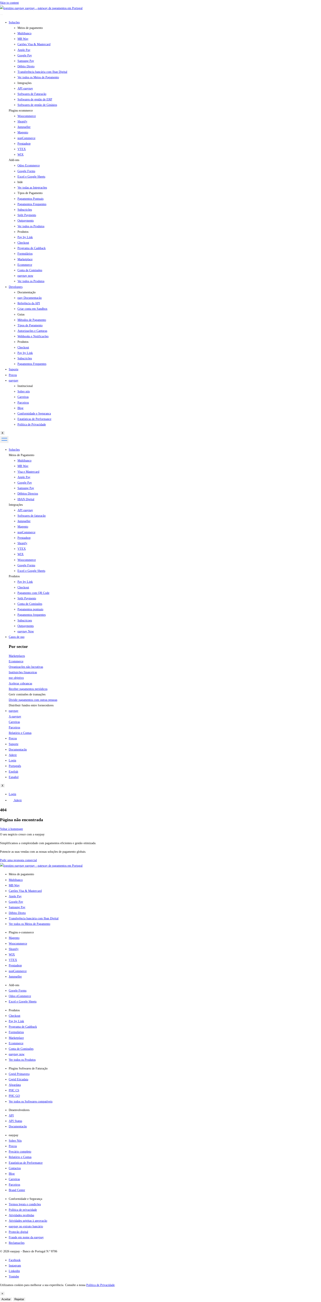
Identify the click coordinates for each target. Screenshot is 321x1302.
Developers (15, 287)
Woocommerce (26, 116)
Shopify (22, 121)
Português (15, 766)
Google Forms (26, 171)
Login (12, 760)
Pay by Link (25, 581)
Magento (22, 132)
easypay (13, 380)
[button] (165, 110)
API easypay (25, 510)
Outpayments (25, 626)
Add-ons (14, 160)
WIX (20, 154)
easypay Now (25, 631)
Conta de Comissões (29, 604)
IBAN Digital (25, 499)
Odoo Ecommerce (28, 165)
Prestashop (24, 143)
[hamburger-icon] (1, 14)
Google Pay (24, 482)
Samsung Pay (25, 488)
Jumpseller (24, 127)
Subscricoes (24, 620)
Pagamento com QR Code (33, 593)
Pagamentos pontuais (30, 609)
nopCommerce (26, 138)
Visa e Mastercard (28, 471)
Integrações (16, 504)
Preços (13, 375)
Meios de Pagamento (21, 455)
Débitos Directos (27, 493)
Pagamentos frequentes (31, 614)
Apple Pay (23, 477)
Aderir (13, 755)
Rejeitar (19, 1299)
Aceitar (6, 1299)
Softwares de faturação (31, 515)
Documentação (18, 749)
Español (14, 777)
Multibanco (24, 460)
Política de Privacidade (100, 1285)
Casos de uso (16, 637)
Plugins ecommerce (21, 110)
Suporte (13, 369)
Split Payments (26, 598)
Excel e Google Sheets (31, 176)
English (13, 771)
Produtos (14, 576)
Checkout (23, 587)
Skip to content (9, 2)
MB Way (22, 466)
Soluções (14, 22)
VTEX (21, 149)
